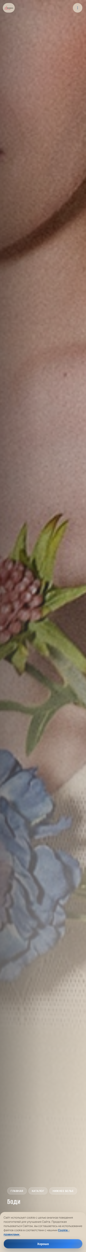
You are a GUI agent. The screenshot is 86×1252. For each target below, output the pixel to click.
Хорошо (43, 1244)
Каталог (38, 1191)
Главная (17, 1191)
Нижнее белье (63, 1191)
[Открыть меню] (77, 8)
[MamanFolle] (9, 8)
